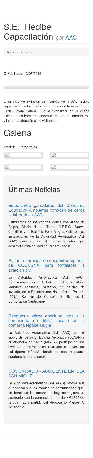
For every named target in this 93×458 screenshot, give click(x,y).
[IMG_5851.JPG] (23, 155)
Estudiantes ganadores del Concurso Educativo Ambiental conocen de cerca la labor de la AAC (46, 210)
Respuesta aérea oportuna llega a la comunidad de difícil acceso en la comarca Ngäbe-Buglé (46, 320)
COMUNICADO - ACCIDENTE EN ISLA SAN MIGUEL (46, 373)
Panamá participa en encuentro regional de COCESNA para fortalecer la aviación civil (46, 265)
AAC (71, 37)
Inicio (11, 52)
